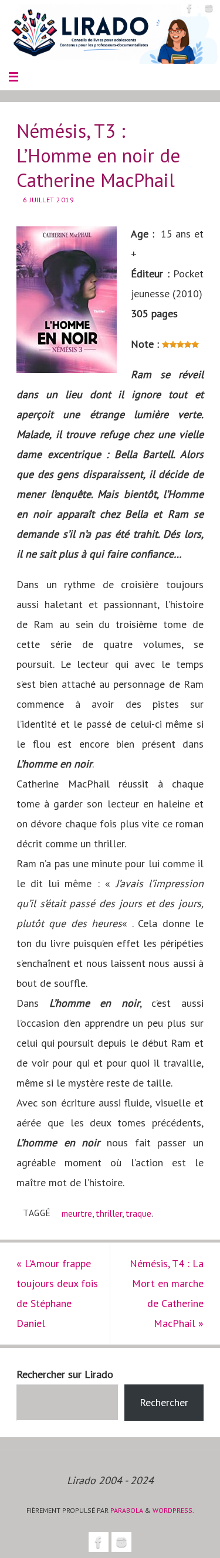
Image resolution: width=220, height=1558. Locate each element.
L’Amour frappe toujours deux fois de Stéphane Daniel (57, 1293)
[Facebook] (189, 8)
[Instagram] (209, 8)
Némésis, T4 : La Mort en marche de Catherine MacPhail (167, 1293)
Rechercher (164, 1402)
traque (138, 1213)
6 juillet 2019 (48, 199)
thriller (109, 1213)
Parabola (126, 1510)
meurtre (77, 1213)
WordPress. (173, 1510)
